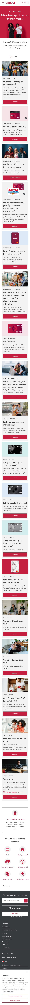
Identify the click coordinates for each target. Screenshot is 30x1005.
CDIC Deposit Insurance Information (11, 965)
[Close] (27, 972)
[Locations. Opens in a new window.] (22, 3)
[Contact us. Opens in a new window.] (25, 3)
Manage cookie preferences (15, 996)
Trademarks (6, 886)
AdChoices (5, 968)
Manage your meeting (16, 916)
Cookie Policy (10, 984)
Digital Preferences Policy (9, 957)
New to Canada (7, 879)
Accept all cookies (15, 1000)
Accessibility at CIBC (7, 954)
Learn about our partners (15, 819)
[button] (28, 3)
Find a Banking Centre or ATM (17, 895)
